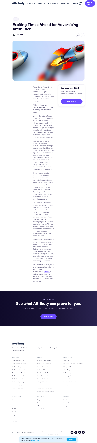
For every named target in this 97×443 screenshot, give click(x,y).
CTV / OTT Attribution (43, 382)
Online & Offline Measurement (46, 370)
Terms (47, 431)
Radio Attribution (42, 385)
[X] (79, 432)
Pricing (75, 3)
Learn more (35, 440)
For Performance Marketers (20, 379)
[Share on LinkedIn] (78, 35)
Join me (47, 272)
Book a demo (71, 101)
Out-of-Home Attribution (44, 388)
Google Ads (15, 412)
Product (40, 3)
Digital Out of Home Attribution (46, 391)
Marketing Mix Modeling (44, 360)
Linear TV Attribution (43, 379)
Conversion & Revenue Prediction (73, 363)
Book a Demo (89, 3)
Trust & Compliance (52, 434)
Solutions (30, 3)
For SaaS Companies (18, 367)
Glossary (40, 406)
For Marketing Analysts (19, 382)
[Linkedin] (72, 432)
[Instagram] (75, 432)
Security (59, 431)
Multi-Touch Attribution (44, 363)
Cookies (52, 431)
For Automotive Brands (18, 373)
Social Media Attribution (44, 376)
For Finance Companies (19, 370)
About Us (65, 400)
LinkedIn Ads (16, 403)
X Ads (14, 406)
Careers (65, 409)
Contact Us (66, 403)
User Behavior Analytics (70, 379)
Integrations (52, 3)
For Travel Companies (18, 376)
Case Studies (41, 409)
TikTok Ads (15, 409)
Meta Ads (15, 400)
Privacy (41, 431)
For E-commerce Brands (19, 363)
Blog (38, 400)
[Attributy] (18, 3)
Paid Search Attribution (44, 373)
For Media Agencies (18, 360)
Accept (71, 439)
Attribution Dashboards (69, 382)
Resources (65, 3)
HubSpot (14, 421)
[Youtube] (83, 432)
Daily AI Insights (67, 370)
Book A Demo (48, 316)
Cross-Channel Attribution (45, 367)
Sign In (81, 3)
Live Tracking (67, 373)
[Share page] (82, 35)
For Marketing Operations (19, 385)
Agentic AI (66, 360)
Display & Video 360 (18, 418)
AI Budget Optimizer (68, 367)
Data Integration (67, 376)
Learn (39, 403)
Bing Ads (14, 415)
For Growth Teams (17, 388)
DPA (65, 431)
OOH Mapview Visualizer (70, 385)
